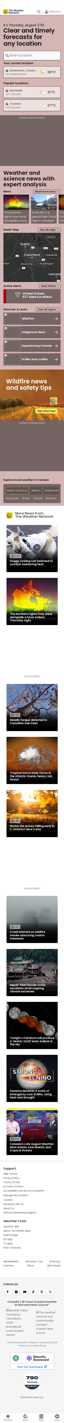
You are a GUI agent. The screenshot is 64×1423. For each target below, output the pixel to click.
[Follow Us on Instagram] (16, 1292)
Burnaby (51, 498)
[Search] (38, 11)
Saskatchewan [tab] (53, 490)
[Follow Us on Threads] (42, 1292)
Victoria (37, 498)
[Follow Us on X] (50, 1292)
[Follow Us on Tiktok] (33, 1292)
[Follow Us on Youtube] (24, 1292)
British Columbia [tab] (17, 490)
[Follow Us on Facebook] (7, 1292)
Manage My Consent (15, 1195)
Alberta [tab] (35, 490)
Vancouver (12, 498)
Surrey (26, 498)
